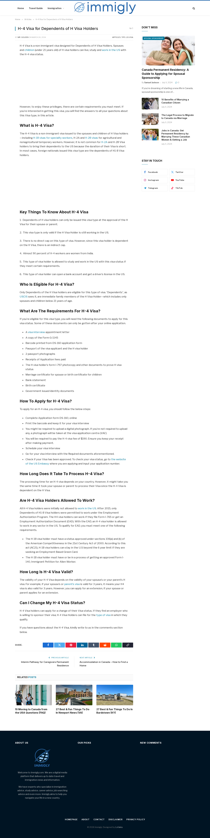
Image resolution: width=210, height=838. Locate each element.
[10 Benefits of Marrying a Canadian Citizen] (150, 103)
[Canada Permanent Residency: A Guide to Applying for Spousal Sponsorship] (168, 51)
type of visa (103, 615)
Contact (99, 819)
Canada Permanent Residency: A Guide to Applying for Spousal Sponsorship (165, 74)
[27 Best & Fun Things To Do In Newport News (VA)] (74, 695)
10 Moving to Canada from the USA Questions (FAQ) (31, 711)
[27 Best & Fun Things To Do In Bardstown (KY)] (114, 695)
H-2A (104, 142)
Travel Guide (36, 8)
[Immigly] (105, 8)
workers (67, 137)
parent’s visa (72, 584)
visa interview (36, 332)
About (85, 819)
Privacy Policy (135, 819)
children (29, 49)
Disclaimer (116, 819)
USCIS (24, 296)
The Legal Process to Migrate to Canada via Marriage (177, 116)
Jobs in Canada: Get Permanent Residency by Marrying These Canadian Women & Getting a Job (175, 135)
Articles (116, 37)
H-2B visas (92, 137)
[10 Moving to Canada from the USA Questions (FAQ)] (33, 695)
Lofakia (119, 827)
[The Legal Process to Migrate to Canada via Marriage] (150, 119)
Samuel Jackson (151, 82)
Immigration (54, 8)
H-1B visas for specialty (47, 137)
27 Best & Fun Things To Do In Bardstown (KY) (114, 711)
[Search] (193, 8)
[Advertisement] (74, 81)
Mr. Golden (23, 37)
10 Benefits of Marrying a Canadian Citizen (175, 101)
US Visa (129, 37)
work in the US (111, 49)
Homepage (71, 819)
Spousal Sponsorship (153, 38)
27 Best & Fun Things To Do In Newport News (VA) (72, 711)
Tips (123, 37)
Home (21, 8)
